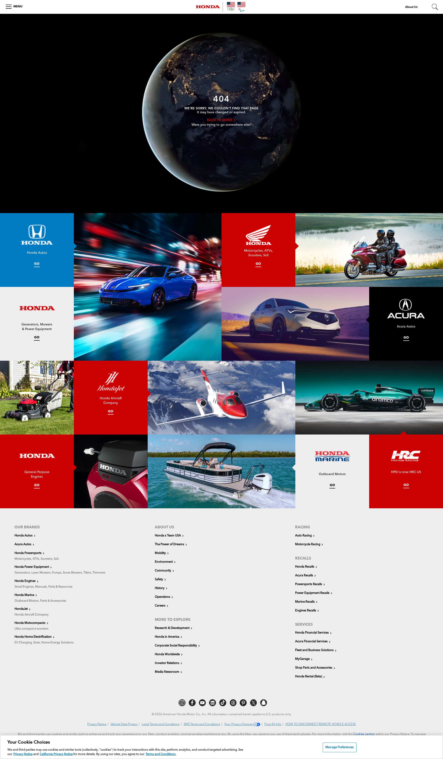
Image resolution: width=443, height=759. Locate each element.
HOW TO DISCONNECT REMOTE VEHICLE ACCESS (320, 724)
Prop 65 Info (272, 724)
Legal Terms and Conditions (161, 724)
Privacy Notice (96, 724)
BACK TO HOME (220, 120)
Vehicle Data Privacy (124, 724)
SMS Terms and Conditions (202, 724)
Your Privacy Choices (238, 724)
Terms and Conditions (161, 754)
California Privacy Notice (56, 754)
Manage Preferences (339, 747)
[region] (221, 747)
